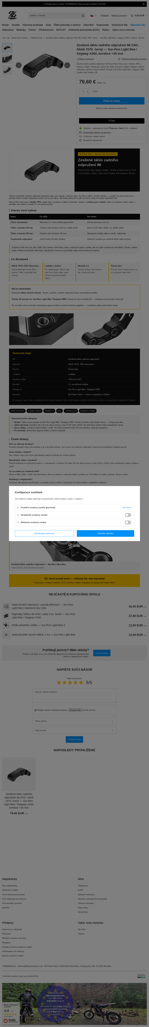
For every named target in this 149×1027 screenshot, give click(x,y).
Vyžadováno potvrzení (44, 533)
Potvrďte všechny (105, 533)
